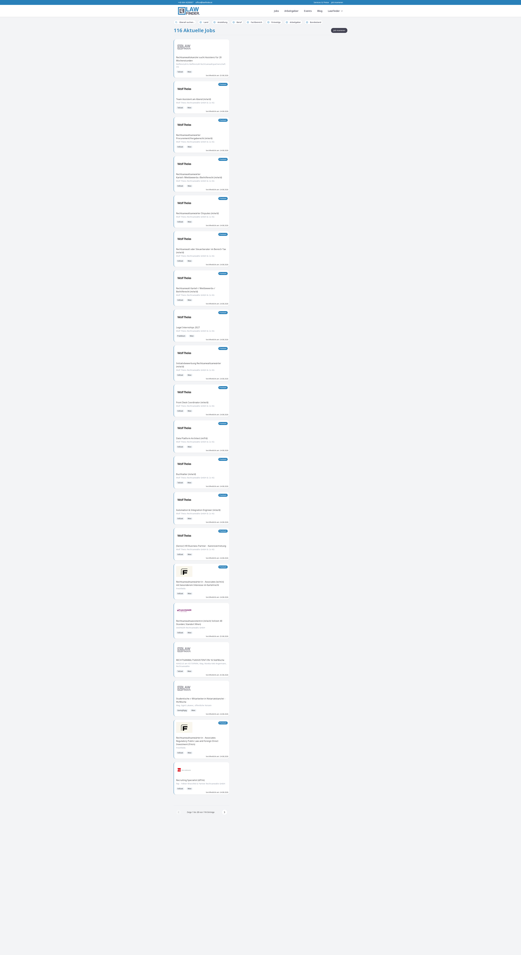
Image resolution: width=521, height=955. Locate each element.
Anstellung (222, 22)
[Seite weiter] (224, 812)
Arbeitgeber (291, 10)
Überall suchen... (186, 22)
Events (308, 10)
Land (206, 22)
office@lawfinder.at (204, 2)
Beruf (239, 22)
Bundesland (315, 22)
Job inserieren (337, 2)
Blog (319, 10)
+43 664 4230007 (185, 2)
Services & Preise (321, 2)
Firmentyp (276, 22)
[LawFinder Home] (189, 11)
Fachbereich (256, 22)
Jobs (276, 10)
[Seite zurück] (178, 812)
